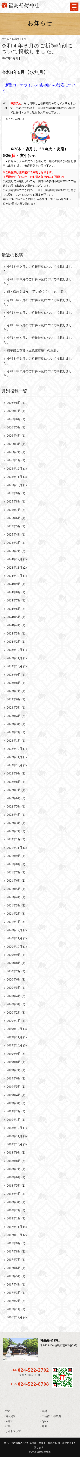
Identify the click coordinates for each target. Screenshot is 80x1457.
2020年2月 (14, 1012)
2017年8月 (14, 1251)
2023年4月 (14, 716)
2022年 (16, 39)
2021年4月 (14, 897)
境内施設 (10, 1416)
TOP (7, 1411)
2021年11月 (14, 847)
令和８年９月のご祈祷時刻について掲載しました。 (37, 269)
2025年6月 (14, 518)
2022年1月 (14, 839)
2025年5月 (14, 526)
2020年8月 (14, 963)
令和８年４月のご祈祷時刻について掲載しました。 (37, 340)
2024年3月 (14, 633)
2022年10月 (14, 765)
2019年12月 (14, 1028)
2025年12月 (14, 468)
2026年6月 (14, 419)
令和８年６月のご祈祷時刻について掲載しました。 (37, 315)
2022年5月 (14, 806)
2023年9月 (14, 674)
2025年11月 (14, 476)
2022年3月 (14, 823)
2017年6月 (14, 1268)
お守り (9, 1421)
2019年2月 (14, 1111)
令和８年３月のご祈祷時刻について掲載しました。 (37, 360)
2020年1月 (14, 1020)
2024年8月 (14, 592)
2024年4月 (14, 625)
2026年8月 (14, 402)
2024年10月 (14, 575)
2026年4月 (14, 435)
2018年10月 (14, 1144)
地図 (44, 1426)
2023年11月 (14, 658)
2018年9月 (14, 1152)
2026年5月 (14, 427)
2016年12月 (14, 1317)
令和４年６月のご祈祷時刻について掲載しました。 (37, 49)
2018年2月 (14, 1210)
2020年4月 (14, 996)
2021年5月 (14, 889)
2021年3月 (14, 905)
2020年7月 (14, 971)
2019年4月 (14, 1095)
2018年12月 (14, 1127)
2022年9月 (14, 773)
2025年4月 (14, 534)
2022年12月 (14, 748)
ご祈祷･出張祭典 (51, 1416)
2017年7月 (14, 1259)
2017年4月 (14, 1284)
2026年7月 (14, 411)
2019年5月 (14, 1086)
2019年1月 (14, 1119)
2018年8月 (14, 1160)
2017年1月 (14, 1309)
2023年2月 (14, 732)
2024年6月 (14, 608)
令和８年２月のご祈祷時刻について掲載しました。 (37, 373)
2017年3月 (14, 1292)
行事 (7, 1426)
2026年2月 (14, 452)
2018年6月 (14, 1177)
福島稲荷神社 (43, 1451)
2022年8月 (14, 781)
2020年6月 (14, 979)
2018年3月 (14, 1202)
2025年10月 (14, 485)
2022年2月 (14, 831)
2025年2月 (14, 551)
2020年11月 (14, 938)
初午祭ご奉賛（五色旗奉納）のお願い (33, 350)
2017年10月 (14, 1235)
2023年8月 (14, 682)
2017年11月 (14, 1226)
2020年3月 (14, 1004)
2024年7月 (14, 600)
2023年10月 (14, 666)
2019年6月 (14, 1078)
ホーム (5, 39)
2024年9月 (14, 584)
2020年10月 (14, 946)
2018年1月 (14, 1218)
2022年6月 (14, 798)
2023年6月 (14, 699)
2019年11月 (14, 1037)
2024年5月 (14, 617)
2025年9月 (14, 493)
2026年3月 (14, 444)
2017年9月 (14, 1243)
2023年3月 (14, 724)
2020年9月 (14, 954)
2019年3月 (14, 1103)
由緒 (44, 1411)
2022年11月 (14, 757)
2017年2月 (14, 1300)
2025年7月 (14, 509)
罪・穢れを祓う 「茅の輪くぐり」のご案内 (37, 291)
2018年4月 (14, 1193)
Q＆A (45, 1421)
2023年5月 (14, 707)
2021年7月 (14, 872)
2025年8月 (14, 501)
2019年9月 (14, 1053)
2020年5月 (14, 987)
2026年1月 (14, 460)
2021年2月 (14, 913)
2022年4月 (14, 814)
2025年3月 (14, 542)
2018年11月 (14, 1136)
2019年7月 (14, 1070)
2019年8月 (14, 1062)
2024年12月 (14, 559)
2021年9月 (14, 855)
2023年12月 (14, 649)
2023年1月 (14, 740)
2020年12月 (14, 930)
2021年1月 (14, 921)
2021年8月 (14, 864)
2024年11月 (14, 567)
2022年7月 (14, 790)
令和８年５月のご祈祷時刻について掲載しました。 (37, 327)
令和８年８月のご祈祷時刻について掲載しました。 (37, 281)
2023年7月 (14, 691)
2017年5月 (14, 1276)
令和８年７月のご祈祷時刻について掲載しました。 (37, 302)
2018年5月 (14, 1185)
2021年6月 (14, 880)
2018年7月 (14, 1169)
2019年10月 (14, 1045)
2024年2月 (14, 641)
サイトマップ (13, 1431)
